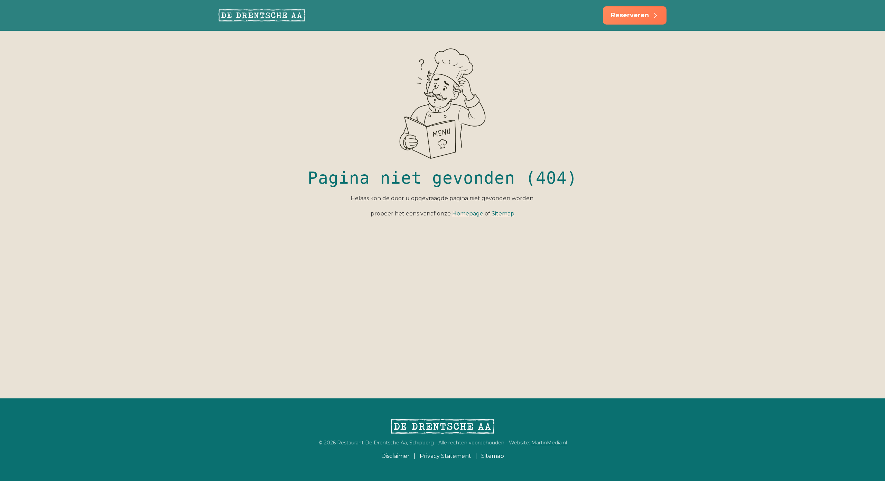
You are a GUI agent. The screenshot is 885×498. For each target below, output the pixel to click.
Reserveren (630, 15)
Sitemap (503, 213)
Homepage (467, 213)
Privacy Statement (445, 456)
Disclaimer (395, 456)
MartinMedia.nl (549, 443)
